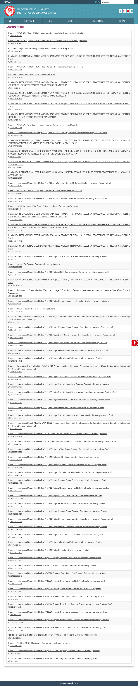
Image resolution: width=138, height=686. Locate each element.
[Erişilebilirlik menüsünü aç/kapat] (135, 343)
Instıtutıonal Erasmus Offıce (36, 12)
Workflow (98, 21)
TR (96, 2)
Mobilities (72, 21)
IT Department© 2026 (69, 683)
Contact (122, 21)
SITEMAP (7, 2)
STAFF (51, 21)
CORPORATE (29, 21)
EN (99, 2)
